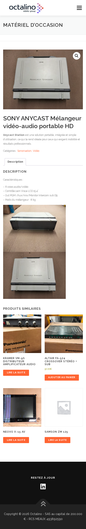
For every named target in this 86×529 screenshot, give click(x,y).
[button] (76, 56)
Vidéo (36, 150)
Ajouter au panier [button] (61, 377)
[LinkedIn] (43, 486)
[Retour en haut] (43, 504)
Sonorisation (24, 150)
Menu (79, 7)
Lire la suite (16, 372)
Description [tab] (15, 161)
